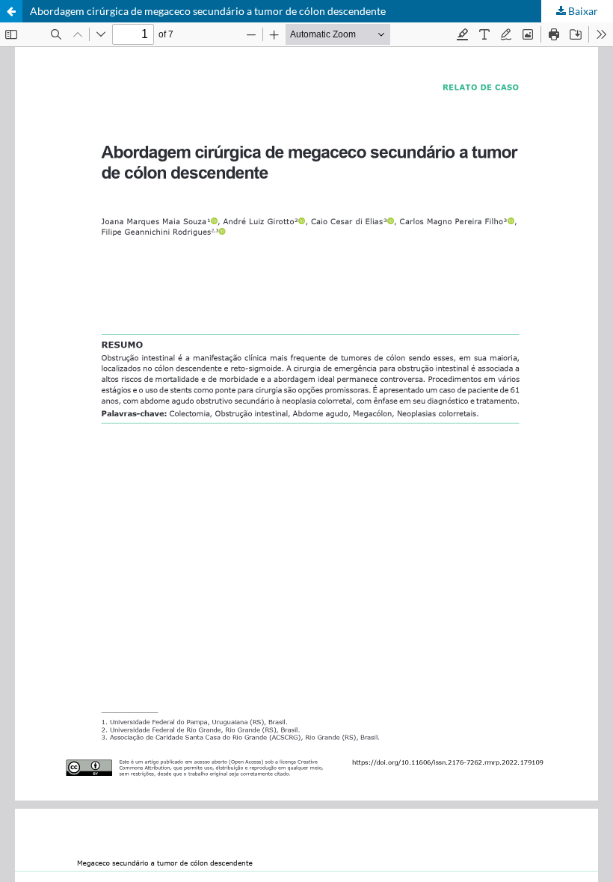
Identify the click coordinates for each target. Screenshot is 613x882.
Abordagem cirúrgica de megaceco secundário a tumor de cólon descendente (208, 10)
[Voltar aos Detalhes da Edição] (11, 11)
